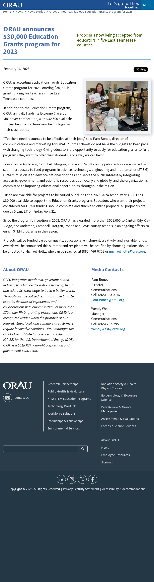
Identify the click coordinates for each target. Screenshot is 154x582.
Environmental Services (64, 428)
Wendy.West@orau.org (108, 329)
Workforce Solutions (62, 413)
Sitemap (106, 462)
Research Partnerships (63, 384)
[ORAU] (17, 385)
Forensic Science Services (118, 426)
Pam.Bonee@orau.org (107, 299)
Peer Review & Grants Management (116, 409)
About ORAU (110, 440)
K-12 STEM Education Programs (69, 399)
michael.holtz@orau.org (127, 251)
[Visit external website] (61, 479)
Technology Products (62, 406)
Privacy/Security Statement (81, 489)
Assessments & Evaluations (120, 419)
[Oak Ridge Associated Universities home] (12, 4)
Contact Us (21, 398)
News (105, 447)
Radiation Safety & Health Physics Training (118, 386)
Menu (147, 5)
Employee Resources (115, 455)
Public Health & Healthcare (66, 391)
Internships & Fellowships (65, 421)
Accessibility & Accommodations (123, 489)
